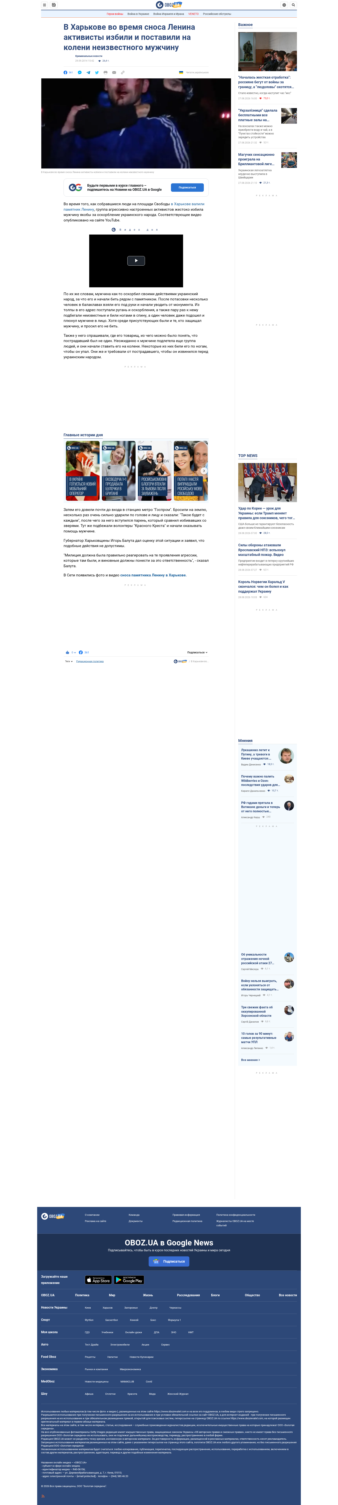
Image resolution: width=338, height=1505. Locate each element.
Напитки (112, 1356)
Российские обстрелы (217, 13)
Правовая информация (186, 1214)
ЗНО (173, 1332)
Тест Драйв (91, 1344)
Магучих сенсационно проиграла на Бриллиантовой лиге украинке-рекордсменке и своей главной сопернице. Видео (256, 159)
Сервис (165, 1344)
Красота (132, 1393)
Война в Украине (138, 13)
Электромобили (120, 1344)
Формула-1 (174, 1320)
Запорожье (131, 1307)
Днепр (153, 1307)
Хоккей (134, 1320)
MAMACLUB (127, 1381)
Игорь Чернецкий (251, 995)
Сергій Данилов (250, 1021)
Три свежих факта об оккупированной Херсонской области (257, 1011)
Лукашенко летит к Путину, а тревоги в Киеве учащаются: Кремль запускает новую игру (255, 754)
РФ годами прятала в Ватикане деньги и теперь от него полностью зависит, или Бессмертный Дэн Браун (260, 807)
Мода (152, 1393)
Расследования (188, 1295)
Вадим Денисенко (251, 764)
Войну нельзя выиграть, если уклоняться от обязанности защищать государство (259, 985)
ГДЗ (87, 1332)
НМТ (191, 1332)
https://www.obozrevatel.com (170, 1411)
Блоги (215, 1295)
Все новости (288, 1295)
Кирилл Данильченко (253, 791)
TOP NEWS (247, 455)
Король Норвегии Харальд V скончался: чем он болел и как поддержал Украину (263, 586)
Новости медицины (97, 1381)
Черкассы (175, 1307)
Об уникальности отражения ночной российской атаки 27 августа (256, 959)
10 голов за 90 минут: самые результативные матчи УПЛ (258, 1038)
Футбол (89, 1320)
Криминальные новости (88, 56)
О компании (92, 1214)
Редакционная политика (90, 661)
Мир (112, 1295)
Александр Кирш (250, 817)
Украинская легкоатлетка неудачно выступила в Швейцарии (255, 174)
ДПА (156, 1332)
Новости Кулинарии (142, 1356)
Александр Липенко (252, 1048)
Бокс (153, 1320)
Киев (88, 1307)
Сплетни (110, 1393)
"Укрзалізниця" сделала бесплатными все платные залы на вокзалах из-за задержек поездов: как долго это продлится (257, 115)
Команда (134, 1214)
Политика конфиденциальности (235, 1214)
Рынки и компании (96, 1369)
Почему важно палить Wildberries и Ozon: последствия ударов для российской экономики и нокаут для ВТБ (259, 781)
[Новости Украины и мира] (180, 662)
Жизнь (148, 1295)
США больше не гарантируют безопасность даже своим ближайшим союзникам (266, 525)
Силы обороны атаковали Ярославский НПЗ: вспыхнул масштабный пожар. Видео (261, 550)
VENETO (193, 13)
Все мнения (249, 1060)
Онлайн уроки (133, 1332)
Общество (252, 1295)
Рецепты (90, 1356)
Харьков (107, 1307)
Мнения (245, 740)
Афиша (89, 1393)
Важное (245, 24)
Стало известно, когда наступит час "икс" (264, 93)
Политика (82, 1295)
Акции (145, 1344)
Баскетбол (111, 1320)
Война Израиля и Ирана (168, 13)
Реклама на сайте (95, 1221)
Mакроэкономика (130, 1369)
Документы (136, 1221)
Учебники (107, 1332)
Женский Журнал (178, 1393)
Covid (149, 1381)
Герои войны (115, 13)
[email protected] (86, 1476)
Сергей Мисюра (250, 969)
